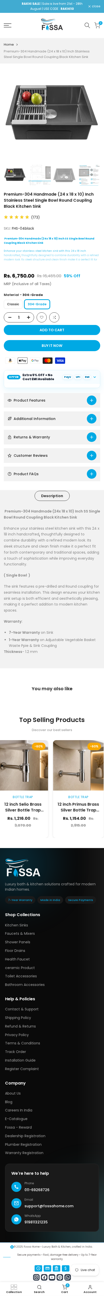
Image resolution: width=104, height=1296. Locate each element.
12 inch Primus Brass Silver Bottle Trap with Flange (67, 810)
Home (9, 44)
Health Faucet (17, 959)
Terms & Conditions (22, 1043)
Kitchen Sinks (16, 925)
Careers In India (18, 1110)
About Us (13, 1093)
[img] (16, 217)
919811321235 (36, 1222)
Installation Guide (20, 1060)
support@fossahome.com (48, 1206)
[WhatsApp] (67, 1277)
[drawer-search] (87, 25)
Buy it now (52, 345)
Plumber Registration (23, 1144)
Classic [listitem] (13, 304)
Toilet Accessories (21, 976)
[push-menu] (7, 25)
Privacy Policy (17, 1034)
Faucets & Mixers (20, 933)
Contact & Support (22, 1009)
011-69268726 (36, 1189)
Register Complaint (22, 1068)
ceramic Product (20, 967)
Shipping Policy (18, 1017)
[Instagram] (36, 1277)
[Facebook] (44, 1277)
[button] (42, 317)
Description (52, 495)
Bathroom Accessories (25, 984)
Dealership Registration (25, 1135)
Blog (8, 1101)
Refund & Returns (20, 1026)
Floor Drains (15, 950)
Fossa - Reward (18, 1127)
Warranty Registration (24, 1152)
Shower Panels (17, 942)
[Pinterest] (60, 1277)
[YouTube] (52, 1277)
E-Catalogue (16, 1118)
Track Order (15, 1051)
